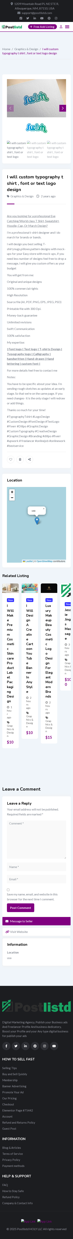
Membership (10, 1080)
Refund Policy (11, 1197)
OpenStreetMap (44, 561)
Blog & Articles (11, 1147)
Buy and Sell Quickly (14, 1074)
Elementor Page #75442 (17, 1110)
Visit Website (19, 931)
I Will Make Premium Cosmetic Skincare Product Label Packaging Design (10, 653)
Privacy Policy (11, 1159)
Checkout (8, 1104)
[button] (62, 108)
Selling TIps (9, 1068)
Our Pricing (9, 1098)
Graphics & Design (26, 49)
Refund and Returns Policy (18, 1122)
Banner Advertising (14, 1086)
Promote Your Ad (13, 1092)
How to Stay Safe (13, 1191)
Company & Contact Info (17, 1203)
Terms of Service (12, 1153)
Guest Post (9, 1128)
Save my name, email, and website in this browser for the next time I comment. (32, 896)
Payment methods (13, 1165)
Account (7, 1116)
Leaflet (29, 561)
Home (6, 49)
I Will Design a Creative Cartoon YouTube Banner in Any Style (29, 649)
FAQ (5, 1185)
